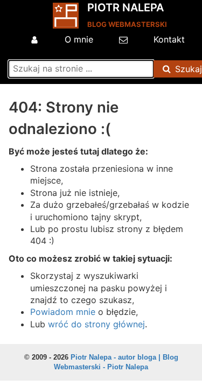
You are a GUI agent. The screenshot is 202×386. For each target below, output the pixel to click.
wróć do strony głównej (96, 324)
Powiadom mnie (62, 311)
